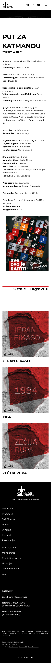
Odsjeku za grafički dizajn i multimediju (16, 633)
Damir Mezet (13, 647)
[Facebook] (27, 5)
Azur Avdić (13, 644)
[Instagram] (33, 5)
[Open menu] (45, 5)
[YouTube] (38, 5)
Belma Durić (19, 642)
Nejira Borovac (33, 647)
